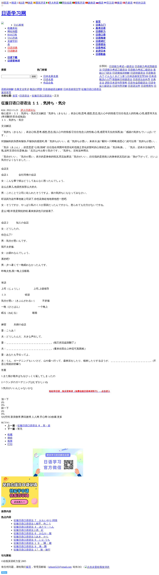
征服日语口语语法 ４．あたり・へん (34, 527)
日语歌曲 (101, 54)
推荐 (9, 441)
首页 (98, 21)
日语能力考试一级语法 (121, 66)
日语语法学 (134, 86)
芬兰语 (110, 2)
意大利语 (54, 2)
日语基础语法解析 (53, 89)
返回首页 (6, 92)
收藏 (9, 434)
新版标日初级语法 (122, 79)
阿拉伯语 (67, 2)
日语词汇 (101, 41)
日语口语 (101, 34)
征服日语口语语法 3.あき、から (31, 536)
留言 (28, 567)
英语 (6, 2)
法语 (22, 2)
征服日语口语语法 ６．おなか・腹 (33, 533)
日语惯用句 (147, 86)
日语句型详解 (119, 86)
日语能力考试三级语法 (114, 69)
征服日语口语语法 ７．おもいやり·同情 (35, 520)
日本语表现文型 (72, 89)
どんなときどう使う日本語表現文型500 (126, 76)
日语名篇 (48, 79)
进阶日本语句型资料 (116, 82)
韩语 (13, 2)
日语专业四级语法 (138, 82)
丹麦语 (129, 2)
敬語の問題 (36, 89)
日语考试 (101, 47)
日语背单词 (13, 60)
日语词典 (12, 47)
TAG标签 (19, 25)
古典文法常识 (21, 89)
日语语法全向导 (141, 79)
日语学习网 (13, 13)
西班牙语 (41, 2)
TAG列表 (12, 38)
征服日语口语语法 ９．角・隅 (30, 546)
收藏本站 (12, 28)
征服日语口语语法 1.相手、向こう (32, 523)
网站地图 (12, 31)
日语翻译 (12, 51)
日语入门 (101, 25)
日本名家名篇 (50, 76)
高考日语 (101, 28)
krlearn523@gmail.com (60, 567)
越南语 (91, 2)
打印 (9, 444)
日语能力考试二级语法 (140, 69)
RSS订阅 (12, 34)
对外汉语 (141, 2)
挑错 (9, 437)
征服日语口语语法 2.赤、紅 (28, 530)
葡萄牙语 (80, 2)
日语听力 (101, 31)
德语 (30, 2)
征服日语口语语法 (91, 89)
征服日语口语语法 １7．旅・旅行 (32, 549)
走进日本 (101, 51)
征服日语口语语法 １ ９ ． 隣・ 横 (33, 543)
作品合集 (48, 82)
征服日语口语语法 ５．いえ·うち (32, 540)
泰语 (119, 2)
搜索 (34, 76)
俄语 (100, 2)
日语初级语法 (137, 73)
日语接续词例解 (121, 73)
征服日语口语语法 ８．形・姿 (33, 425)
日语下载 (12, 57)
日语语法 (101, 44)
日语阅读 (101, 38)
